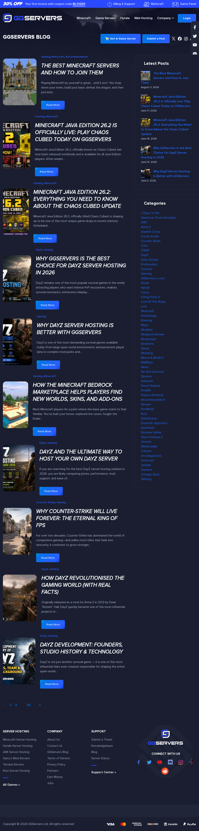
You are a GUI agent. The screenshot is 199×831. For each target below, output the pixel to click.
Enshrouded (149, 264)
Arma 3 (146, 227)
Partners (52, 771)
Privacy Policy (56, 764)
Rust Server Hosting (16, 771)
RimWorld (147, 409)
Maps (144, 325)
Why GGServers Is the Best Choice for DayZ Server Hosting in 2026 (81, 265)
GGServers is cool (153, 278)
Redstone (147, 344)
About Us (53, 740)
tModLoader (149, 446)
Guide (145, 283)
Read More (55, 106)
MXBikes (147, 362)
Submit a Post (156, 38)
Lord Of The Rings (153, 302)
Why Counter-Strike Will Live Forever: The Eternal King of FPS (76, 518)
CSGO (145, 250)
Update (146, 465)
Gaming (46, 56)
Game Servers (105, 18)
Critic (144, 246)
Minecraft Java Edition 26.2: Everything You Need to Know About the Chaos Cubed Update (77, 199)
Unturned (147, 460)
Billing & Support (124, 4)
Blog (94, 752)
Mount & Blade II (152, 358)
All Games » (11, 785)
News (144, 367)
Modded (146, 330)
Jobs (50, 783)
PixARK (146, 390)
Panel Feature (150, 386)
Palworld (147, 381)
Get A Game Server (123, 38)
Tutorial (146, 451)
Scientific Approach (154, 423)
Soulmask (147, 428)
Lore (144, 306)
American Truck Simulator (158, 218)
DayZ (39, 249)
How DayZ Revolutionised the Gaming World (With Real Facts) (82, 585)
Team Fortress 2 (151, 437)
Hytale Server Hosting (17, 746)
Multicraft (157, 4)
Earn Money (55, 777)
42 (29, 705)
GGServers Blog (26, 37)
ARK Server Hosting (16, 752)
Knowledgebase (102, 746)
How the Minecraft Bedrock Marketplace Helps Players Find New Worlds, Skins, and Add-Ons (77, 392)
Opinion (146, 376)
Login (187, 18)
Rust (144, 414)
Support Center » (103, 772)
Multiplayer (148, 339)
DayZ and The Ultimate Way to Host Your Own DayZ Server (80, 455)
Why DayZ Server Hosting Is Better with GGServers (75, 329)
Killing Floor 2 (150, 297)
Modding (147, 353)
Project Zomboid (152, 395)
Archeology (149, 316)
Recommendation (77, 56)
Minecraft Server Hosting (19, 740)
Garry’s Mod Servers (16, 758)
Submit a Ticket (101, 740)
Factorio (146, 269)
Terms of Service (58, 758)
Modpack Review (152, 334)
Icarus (145, 292)
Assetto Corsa (150, 232)
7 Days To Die (150, 213)
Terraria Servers (13, 764)
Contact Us (54, 746)
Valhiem (146, 470)
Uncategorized (151, 456)
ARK (144, 222)
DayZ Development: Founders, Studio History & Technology (81, 648)
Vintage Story (150, 474)
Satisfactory (149, 418)
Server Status (100, 758)
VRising (146, 479)
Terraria (146, 442)
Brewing (146, 320)
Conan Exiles (150, 236)
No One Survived (152, 372)
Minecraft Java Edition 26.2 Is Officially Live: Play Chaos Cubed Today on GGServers (76, 132)
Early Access (149, 260)
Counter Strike (45, 502)
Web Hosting (143, 18)
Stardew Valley (151, 432)
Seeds (145, 348)
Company (164, 18)
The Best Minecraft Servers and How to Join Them (80, 69)
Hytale (125, 18)
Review (146, 404)
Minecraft (84, 18)
